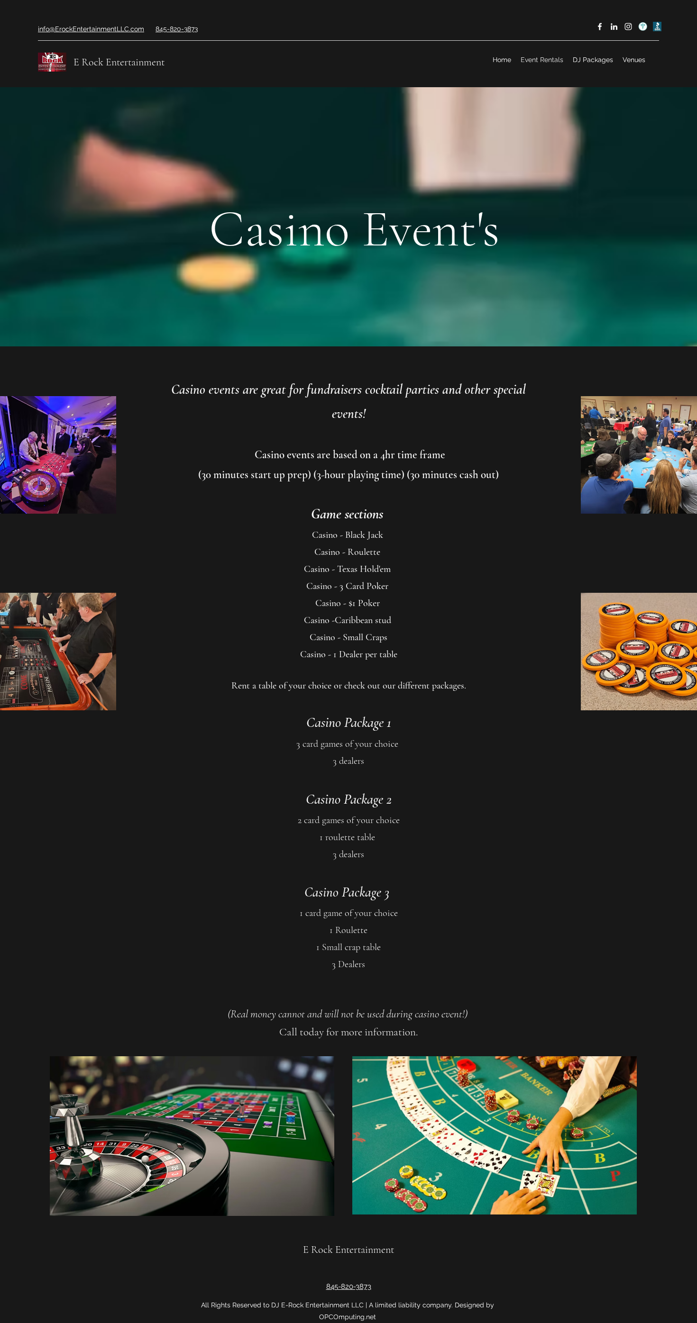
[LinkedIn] (614, 26)
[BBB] (656, 26)
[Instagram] (628, 26)
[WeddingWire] (642, 26)
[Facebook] (600, 26)
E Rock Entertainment (119, 62)
